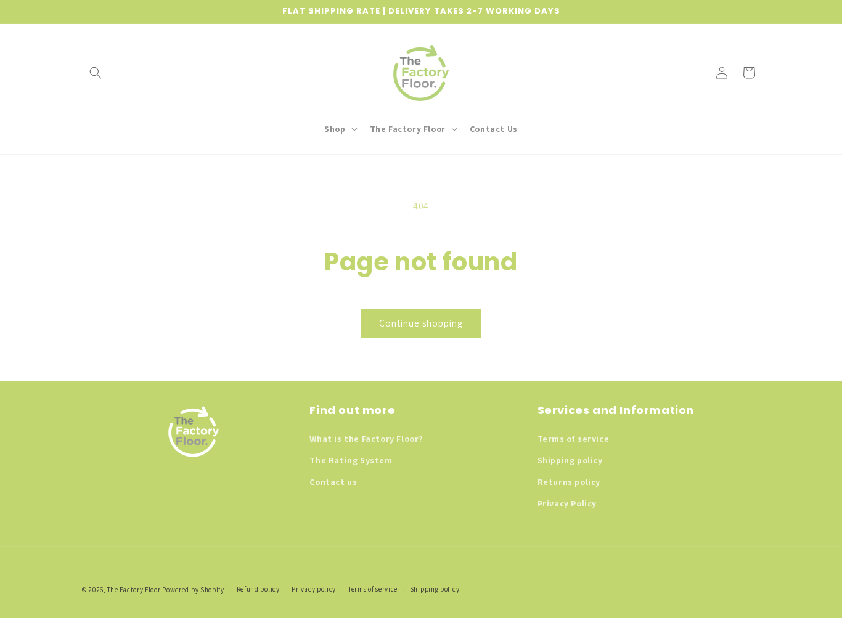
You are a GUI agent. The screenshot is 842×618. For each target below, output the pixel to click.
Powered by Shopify (193, 589)
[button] (95, 72)
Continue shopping (421, 323)
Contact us (333, 481)
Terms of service (573, 438)
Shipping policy (570, 460)
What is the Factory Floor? (366, 438)
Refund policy (258, 589)
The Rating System (350, 460)
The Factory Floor (134, 589)
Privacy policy (314, 589)
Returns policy (568, 481)
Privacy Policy (567, 503)
